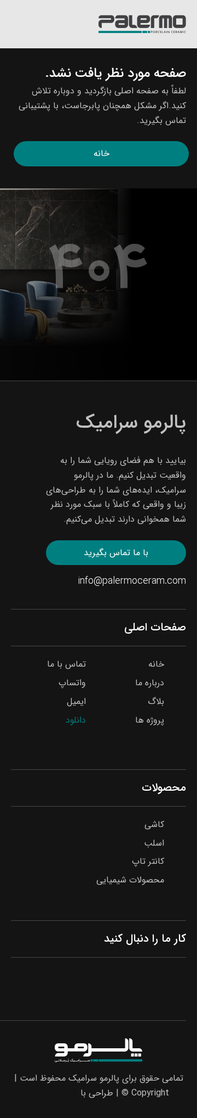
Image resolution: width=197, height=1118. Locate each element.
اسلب (154, 843)
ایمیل (76, 702)
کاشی (154, 825)
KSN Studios (53, 1093)
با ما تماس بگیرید (116, 553)
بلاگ (156, 702)
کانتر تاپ (148, 862)
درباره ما (149, 683)
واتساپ (72, 683)
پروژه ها (149, 720)
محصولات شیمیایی (130, 880)
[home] (142, 24)
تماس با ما (66, 664)
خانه (101, 153)
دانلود (76, 720)
